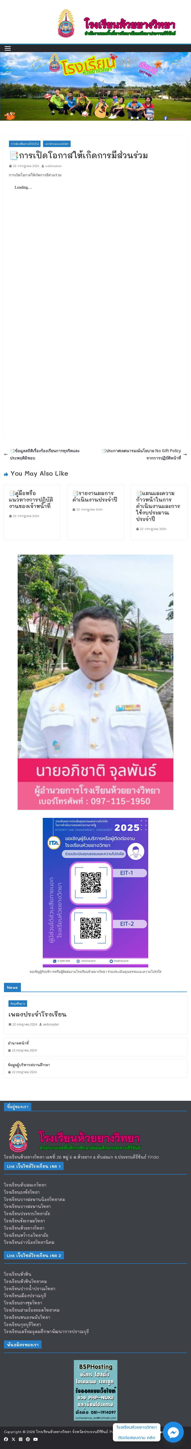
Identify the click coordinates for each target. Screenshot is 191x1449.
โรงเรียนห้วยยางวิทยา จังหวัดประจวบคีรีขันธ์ (72, 1431)
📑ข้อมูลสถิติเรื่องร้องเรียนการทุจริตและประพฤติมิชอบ (45, 454)
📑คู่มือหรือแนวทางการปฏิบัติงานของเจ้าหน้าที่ (31, 499)
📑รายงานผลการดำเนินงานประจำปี (94, 496)
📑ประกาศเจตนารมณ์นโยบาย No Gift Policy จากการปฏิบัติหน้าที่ (141, 454)
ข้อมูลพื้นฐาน (17, 1003)
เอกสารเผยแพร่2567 (57, 144)
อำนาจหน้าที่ (18, 1043)
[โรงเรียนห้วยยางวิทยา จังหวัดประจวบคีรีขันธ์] (95, 55)
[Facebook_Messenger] (173, 1432)
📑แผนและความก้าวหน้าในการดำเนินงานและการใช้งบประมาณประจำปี (158, 506)
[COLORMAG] (78, 1119)
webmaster (53, 166)
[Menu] (7, 48)
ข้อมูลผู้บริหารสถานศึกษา (29, 1064)
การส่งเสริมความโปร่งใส (25, 144)
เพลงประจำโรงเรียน (37, 1014)
